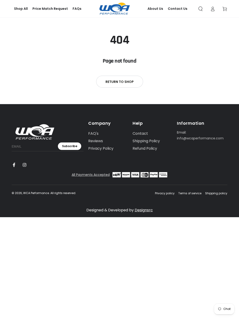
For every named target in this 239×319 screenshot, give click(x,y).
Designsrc (144, 210)
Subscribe (69, 146)
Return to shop (119, 81)
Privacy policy (165, 193)
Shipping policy (216, 193)
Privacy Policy (100, 148)
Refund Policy (145, 148)
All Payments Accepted (91, 174)
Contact (140, 133)
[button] (200, 9)
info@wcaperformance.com (200, 138)
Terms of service (189, 193)
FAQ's (93, 133)
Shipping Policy (146, 141)
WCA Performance (36, 193)
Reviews (95, 141)
